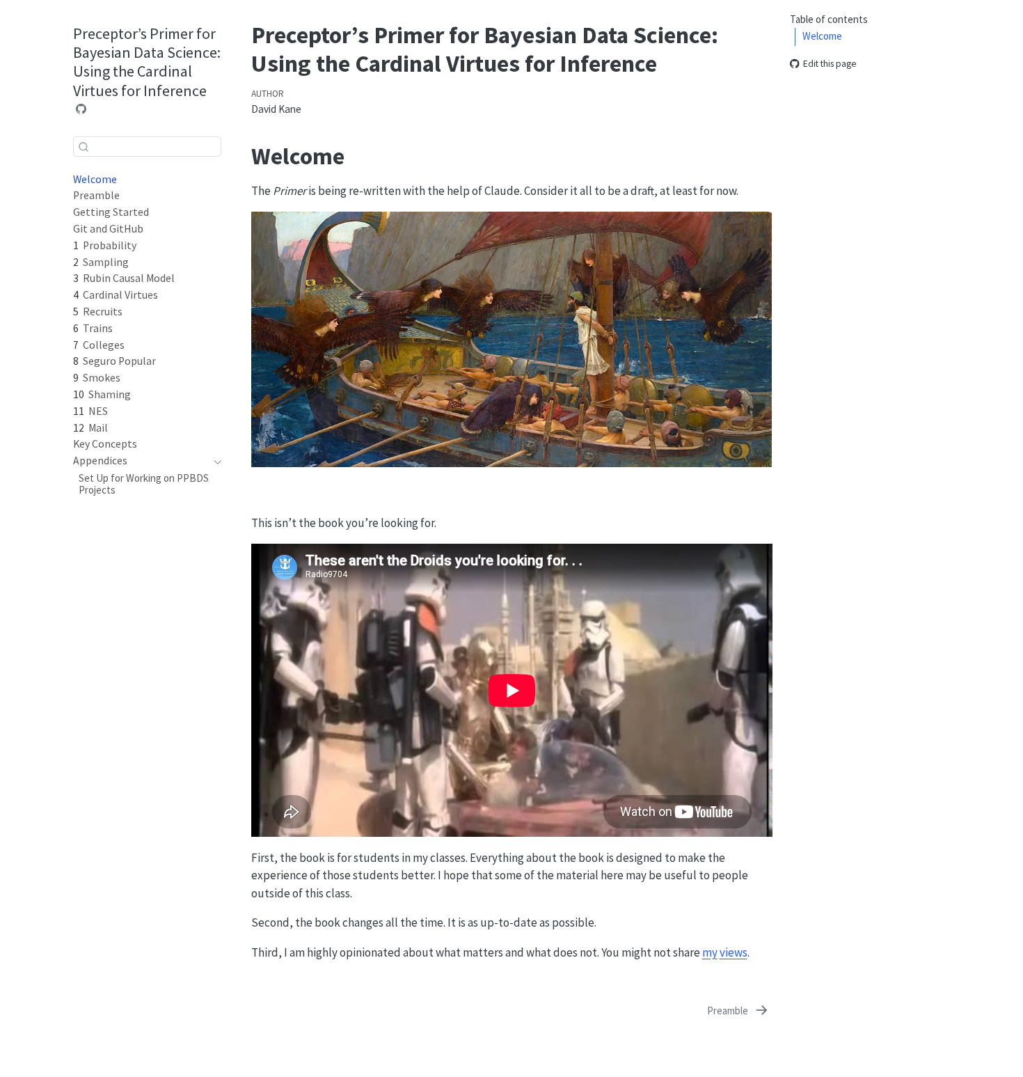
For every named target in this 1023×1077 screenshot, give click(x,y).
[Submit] (83, 146)
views (733, 952)
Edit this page (830, 64)
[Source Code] (81, 109)
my (709, 952)
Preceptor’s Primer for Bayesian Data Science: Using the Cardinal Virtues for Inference (147, 62)
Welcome (822, 36)
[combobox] (147, 146)
